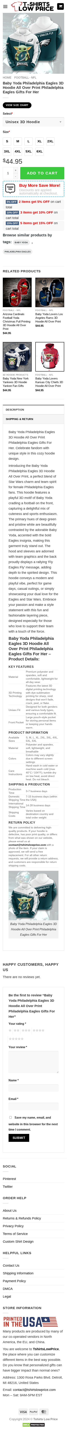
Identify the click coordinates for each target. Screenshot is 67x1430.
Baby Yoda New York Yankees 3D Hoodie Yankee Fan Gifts (16, 382)
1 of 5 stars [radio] (10, 1031)
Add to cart (42, 173)
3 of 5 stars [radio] (25, 1031)
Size (6, 131)
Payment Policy (14, 1281)
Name (14, 1080)
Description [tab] (15, 409)
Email (13, 1099)
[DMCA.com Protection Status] (33, 1424)
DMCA (8, 1289)
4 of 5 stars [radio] (37, 1031)
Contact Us (11, 1265)
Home (7, 77)
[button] (5, 6)
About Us (10, 1210)
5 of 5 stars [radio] (16, 1039)
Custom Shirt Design (18, 1241)
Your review (18, 1047)
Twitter (8, 1186)
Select (8, 113)
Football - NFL (25, 77)
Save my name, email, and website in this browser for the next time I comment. (33, 1123)
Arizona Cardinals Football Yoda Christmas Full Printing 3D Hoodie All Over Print (16, 321)
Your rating (17, 1023)
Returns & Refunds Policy (22, 1218)
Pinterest (9, 1179)
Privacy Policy (13, 1226)
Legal (7, 1296)
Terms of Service (15, 1234)
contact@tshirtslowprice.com (34, 1390)
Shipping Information (18, 1273)
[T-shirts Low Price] (32, 6)
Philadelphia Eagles (18, 252)
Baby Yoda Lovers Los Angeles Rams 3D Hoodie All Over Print (49, 318)
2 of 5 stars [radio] (16, 1031)
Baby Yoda (21, 242)
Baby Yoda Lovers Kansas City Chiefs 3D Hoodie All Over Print (49, 382)
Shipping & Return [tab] (19, 419)
